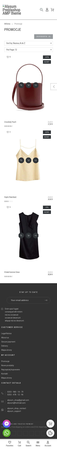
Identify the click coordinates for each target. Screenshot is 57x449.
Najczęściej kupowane (10, 370)
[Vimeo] (43, 433)
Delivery (4, 346)
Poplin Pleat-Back (10, 197)
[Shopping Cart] (50, 424)
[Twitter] (19, 433)
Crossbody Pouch (10, 122)
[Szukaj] (41, 10)
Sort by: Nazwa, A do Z (15, 43)
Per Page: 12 (11, 50)
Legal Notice (6, 333)
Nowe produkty (7, 365)
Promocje (5, 361)
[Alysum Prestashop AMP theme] (14, 10)
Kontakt (4, 374)
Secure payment (8, 342)
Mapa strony (6, 350)
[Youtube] (37, 433)
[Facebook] (13, 433)
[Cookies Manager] (50, 433)
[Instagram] (25, 433)
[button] (21, 85)
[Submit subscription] (46, 300)
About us (5, 338)
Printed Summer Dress (12, 272)
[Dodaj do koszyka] (28, 85)
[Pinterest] (31, 433)
